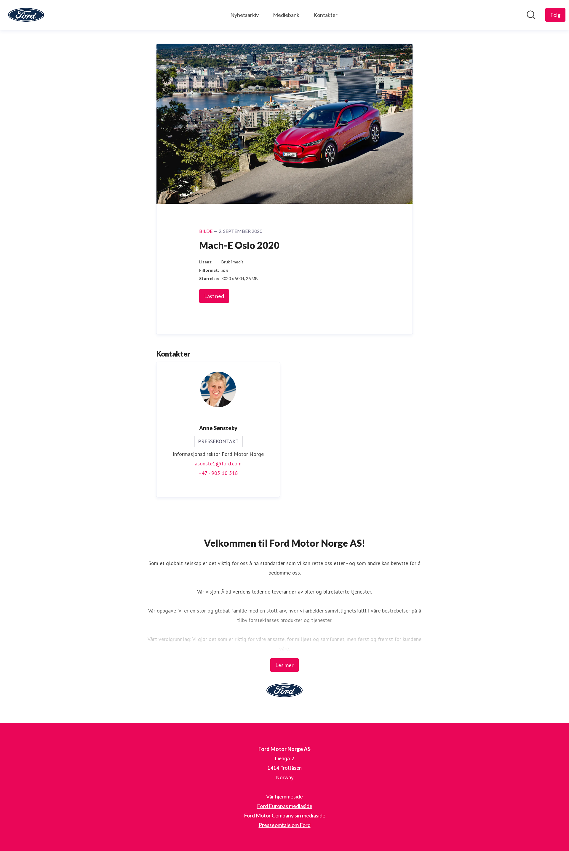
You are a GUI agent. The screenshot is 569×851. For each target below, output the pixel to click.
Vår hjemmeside (284, 796)
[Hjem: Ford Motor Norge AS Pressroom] (26, 15)
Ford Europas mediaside (284, 806)
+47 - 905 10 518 (218, 473)
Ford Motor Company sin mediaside (284, 815)
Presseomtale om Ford (285, 825)
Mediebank (286, 15)
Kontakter (326, 15)
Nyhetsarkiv (244, 15)
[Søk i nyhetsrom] (531, 15)
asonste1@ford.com (218, 463)
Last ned (214, 296)
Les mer (284, 665)
